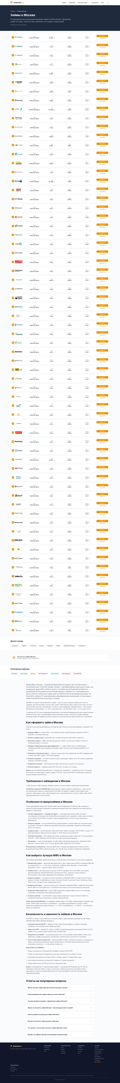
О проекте (13, 1067)
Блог (102, 2)
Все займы (46, 1047)
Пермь (58, 645)
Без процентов (43, 673)
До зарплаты (66, 673)
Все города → (98, 1062)
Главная (12, 11)
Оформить (102, 36)
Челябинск (97, 1060)
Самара (24, 645)
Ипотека (63, 1051)
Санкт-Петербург (99, 1049)
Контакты (12, 1070)
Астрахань (15, 645)
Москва (96, 1047)
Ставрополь (82, 645)
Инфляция (63, 1053)
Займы (64, 2)
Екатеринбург (98, 1053)
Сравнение (95, 2)
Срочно (33, 673)
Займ (62, 1047)
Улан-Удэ (33, 645)
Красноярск (98, 1056)
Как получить (13, 1069)
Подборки (72, 2)
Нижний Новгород (69, 645)
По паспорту (55, 673)
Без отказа (24, 673)
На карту (14, 673)
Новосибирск (98, 1051)
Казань (42, 645)
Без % (79, 1053)
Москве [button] (29, 15)
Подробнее (102, 38)
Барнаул (50, 645)
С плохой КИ (77, 673)
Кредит (63, 1049)
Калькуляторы (82, 2)
